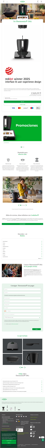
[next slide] (26, 205)
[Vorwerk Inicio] (22, 1)
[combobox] (6, 311)
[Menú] (22, 428)
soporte (9, 419)
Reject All (9, 442)
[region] (9, 439)
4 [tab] (24, 205)
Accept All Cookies (9, 440)
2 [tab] (22, 147)
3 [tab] (23, 147)
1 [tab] (21, 147)
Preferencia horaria (7, 316)
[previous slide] (19, 205)
